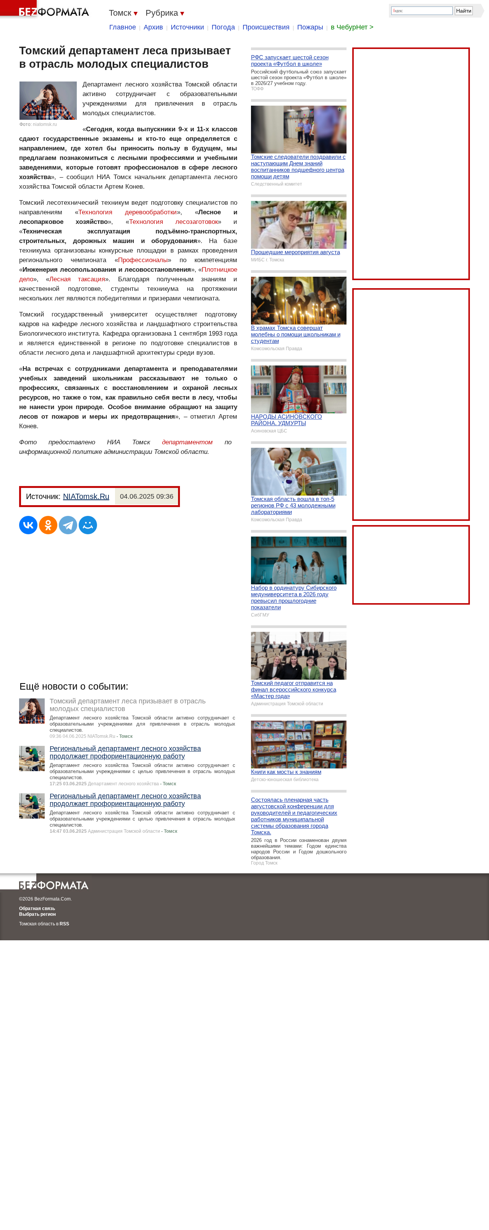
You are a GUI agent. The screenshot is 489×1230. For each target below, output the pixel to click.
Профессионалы (143, 260)
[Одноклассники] (48, 525)
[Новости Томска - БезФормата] (46, 9)
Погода (223, 27)
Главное (122, 27)
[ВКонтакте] (28, 525)
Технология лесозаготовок (173, 221)
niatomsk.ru (45, 124)
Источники (187, 27)
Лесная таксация (77, 279)
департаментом (187, 442)
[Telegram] (68, 525)
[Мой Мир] (88, 525)
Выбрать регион (37, 914)
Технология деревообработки (127, 212)
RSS (64, 924)
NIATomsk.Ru (86, 496)
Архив (153, 27)
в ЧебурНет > (352, 27)
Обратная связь (37, 908)
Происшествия (266, 27)
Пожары (310, 27)
